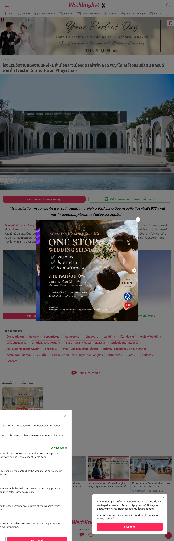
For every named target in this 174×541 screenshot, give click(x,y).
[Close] (164, 497)
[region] (129, 514)
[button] (40, 270)
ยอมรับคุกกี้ (130, 527)
